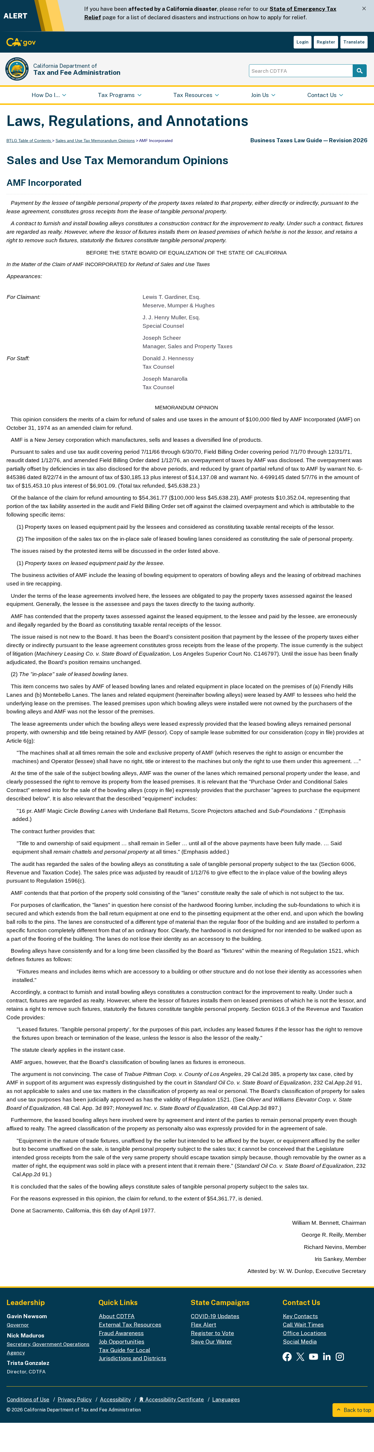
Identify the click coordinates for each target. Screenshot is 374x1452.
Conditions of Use (28, 1399)
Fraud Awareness (121, 1333)
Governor (18, 1325)
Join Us (260, 95)
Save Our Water (211, 1341)
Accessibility (115, 1399)
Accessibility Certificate (174, 1399)
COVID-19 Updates (215, 1316)
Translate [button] (354, 41)
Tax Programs (116, 95)
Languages (226, 1399)
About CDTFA (117, 1316)
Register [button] (326, 41)
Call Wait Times (303, 1324)
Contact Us (322, 95)
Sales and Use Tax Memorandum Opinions (95, 140)
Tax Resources (192, 95)
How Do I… (46, 95)
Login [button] (303, 41)
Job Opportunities (121, 1341)
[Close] (364, 9)
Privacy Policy (75, 1399)
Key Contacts (300, 1316)
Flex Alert (203, 1324)
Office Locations (304, 1333)
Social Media (300, 1341)
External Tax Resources (130, 1324)
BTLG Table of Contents (29, 140)
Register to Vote (212, 1333)
